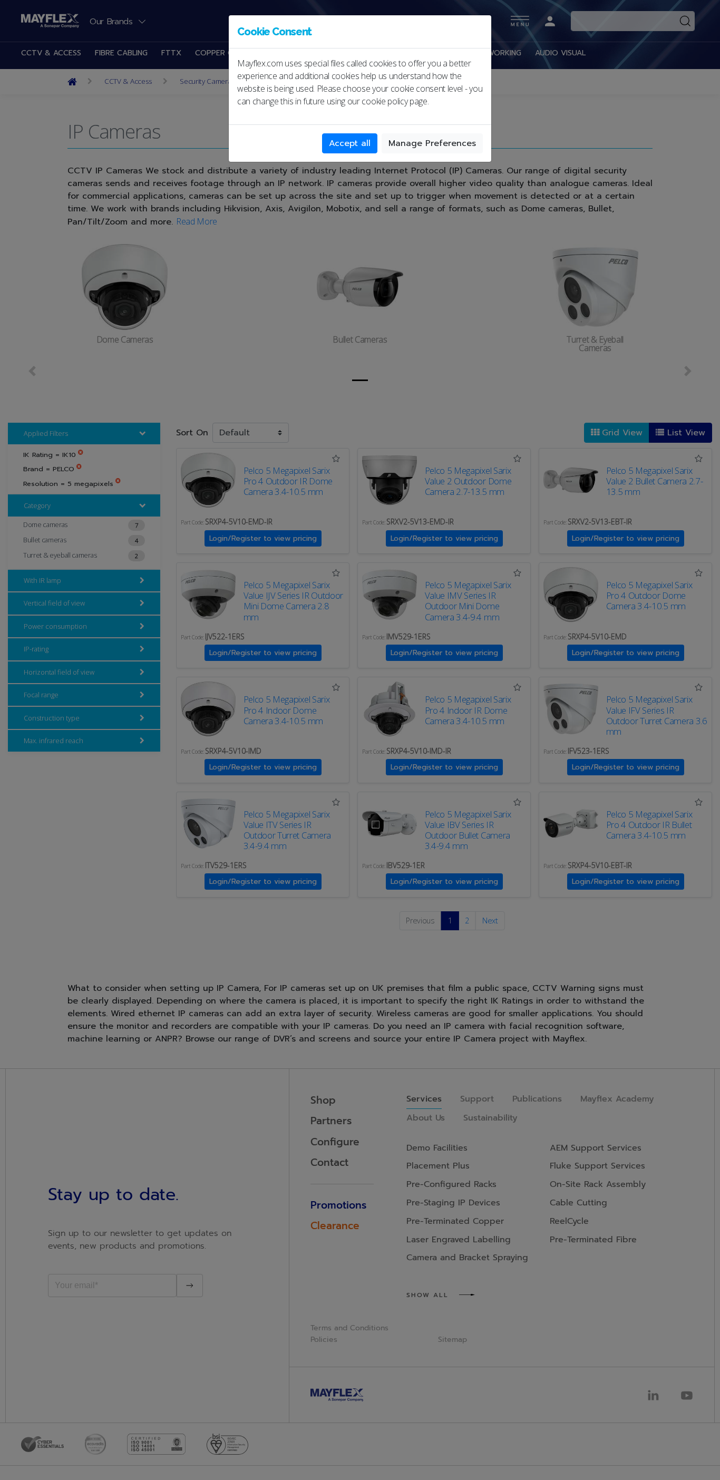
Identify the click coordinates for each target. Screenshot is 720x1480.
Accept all (350, 143)
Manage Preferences (432, 143)
